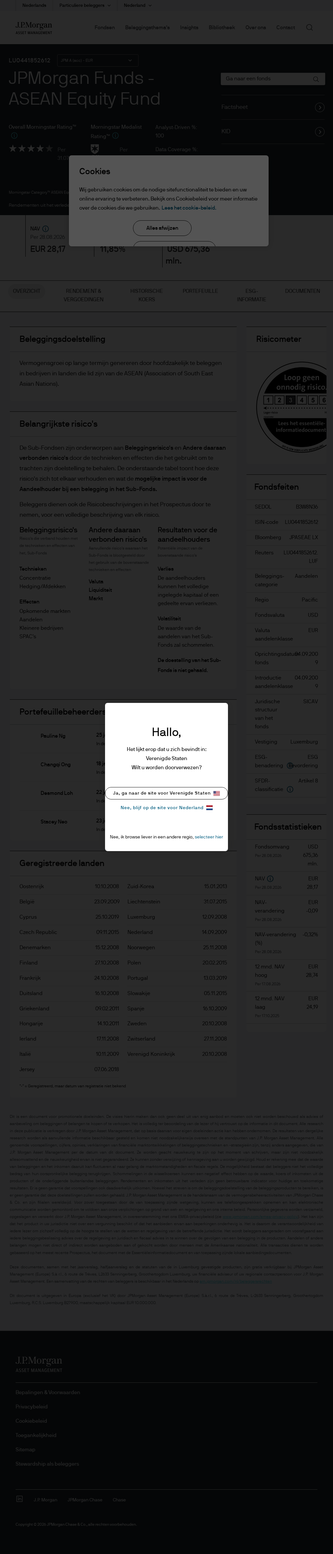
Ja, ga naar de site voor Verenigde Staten (162, 793)
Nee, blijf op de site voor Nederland (162, 808)
